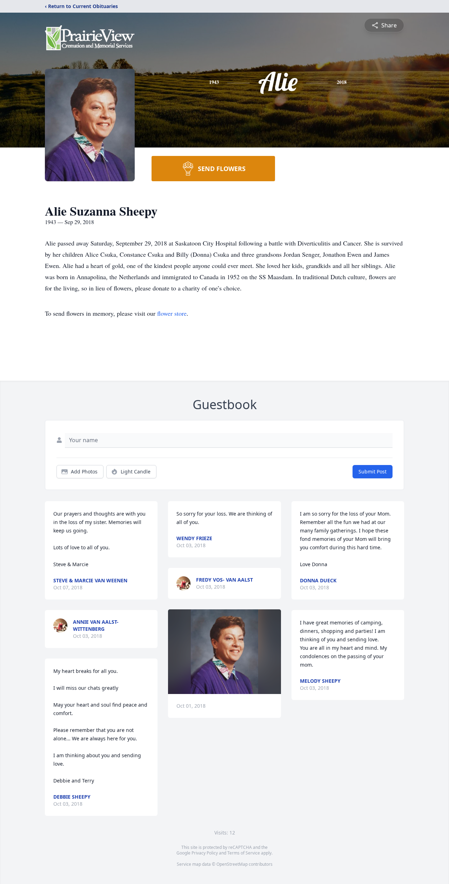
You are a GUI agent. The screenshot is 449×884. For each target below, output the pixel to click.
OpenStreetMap (232, 864)
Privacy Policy (205, 853)
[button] (225, 651)
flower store (172, 313)
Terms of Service (243, 853)
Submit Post (372, 471)
